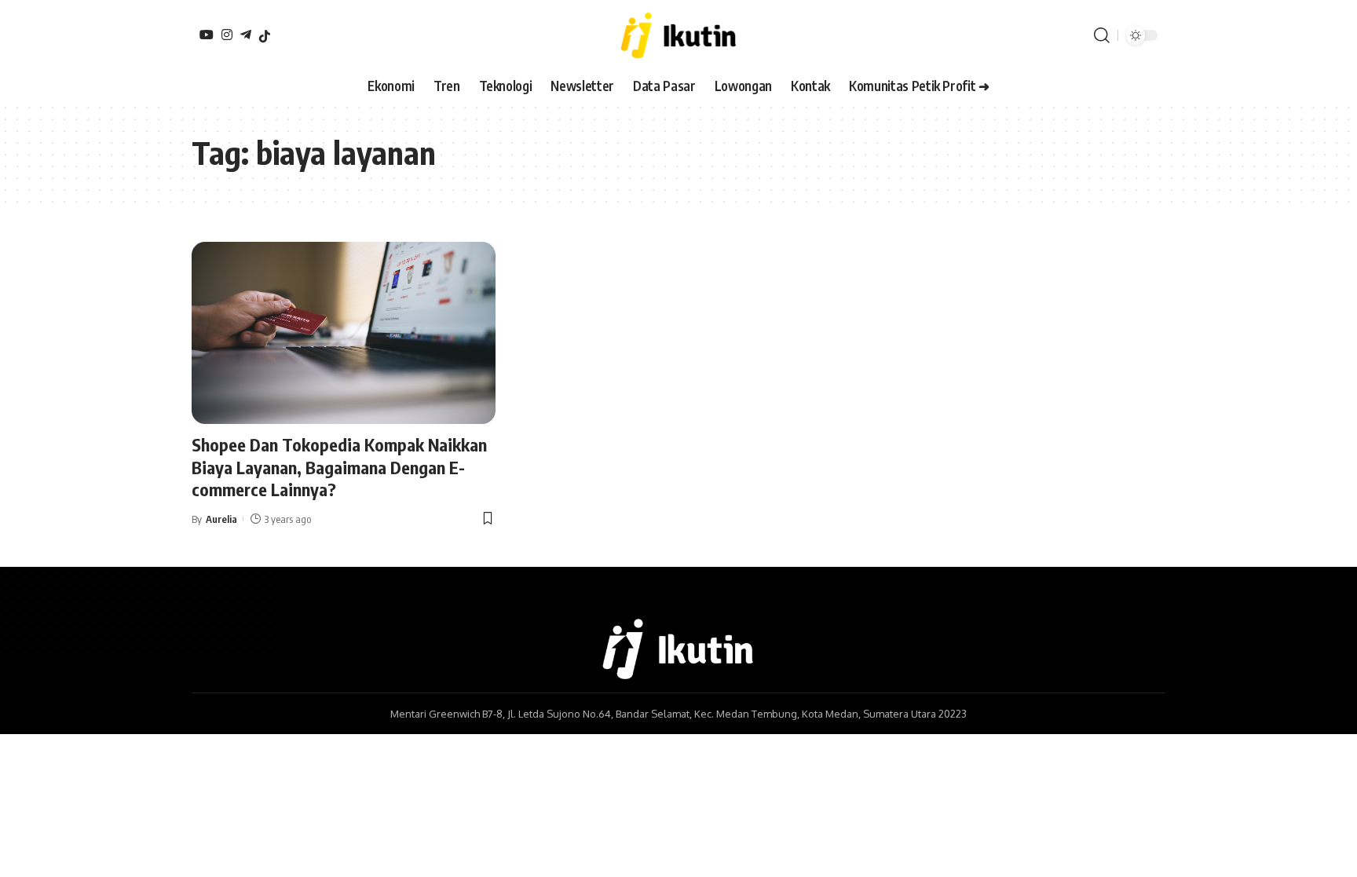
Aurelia (221, 519)
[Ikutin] (678, 35)
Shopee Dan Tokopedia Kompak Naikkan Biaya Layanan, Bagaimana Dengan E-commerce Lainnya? (339, 466)
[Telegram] (245, 34)
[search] (1102, 35)
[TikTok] (264, 36)
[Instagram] (227, 34)
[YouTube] (207, 34)
